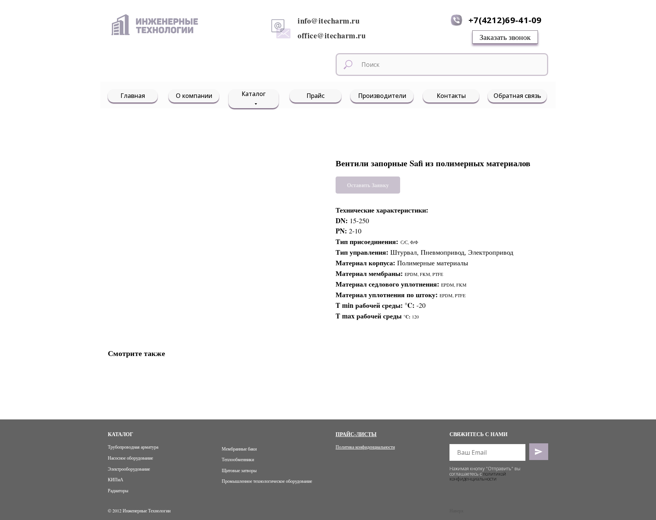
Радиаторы (118, 490)
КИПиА (115, 479)
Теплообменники (238, 459)
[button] (505, 37)
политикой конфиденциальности (477, 476)
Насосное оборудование (130, 458)
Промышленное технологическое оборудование (267, 481)
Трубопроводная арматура (133, 447)
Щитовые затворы (239, 470)
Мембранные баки (239, 449)
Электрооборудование (129, 469)
